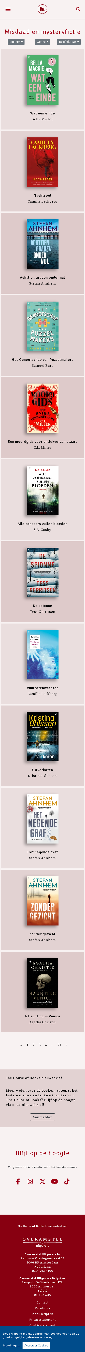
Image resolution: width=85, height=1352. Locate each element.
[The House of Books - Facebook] (18, 1181)
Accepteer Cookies (36, 1345)
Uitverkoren (42, 770)
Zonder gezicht (42, 934)
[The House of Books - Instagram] (30, 1181)
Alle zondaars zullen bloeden (42, 524)
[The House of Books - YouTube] (54, 1181)
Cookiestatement (42, 1325)
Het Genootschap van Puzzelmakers (43, 359)
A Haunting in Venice (42, 1016)
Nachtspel (42, 195)
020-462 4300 (42, 1271)
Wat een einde (42, 113)
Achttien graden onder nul (42, 277)
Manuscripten (42, 1314)
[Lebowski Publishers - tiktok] (66, 1181)
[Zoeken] (78, 9)
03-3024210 (42, 1295)
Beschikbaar (68, 42)
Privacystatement (42, 1320)
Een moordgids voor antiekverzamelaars (42, 441)
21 (59, 1045)
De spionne (42, 606)
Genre (41, 42)
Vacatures (42, 1308)
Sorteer (15, 42)
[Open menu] (8, 9)
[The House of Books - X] (42, 1181)
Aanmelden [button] (43, 1117)
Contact (43, 1302)
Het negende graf (42, 852)
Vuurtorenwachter (42, 688)
